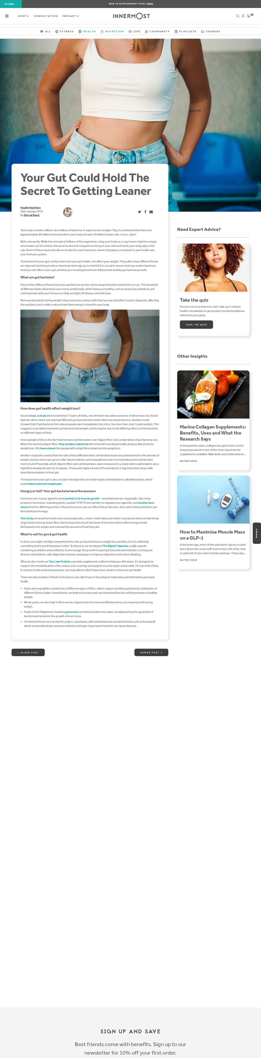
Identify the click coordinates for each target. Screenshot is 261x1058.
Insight (69, 16)
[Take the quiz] (213, 268)
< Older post (28, 652)
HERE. (149, 3)
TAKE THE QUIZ (196, 324)
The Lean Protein (59, 561)
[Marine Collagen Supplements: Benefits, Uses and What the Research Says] (213, 394)
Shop (23, 16)
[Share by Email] (151, 212)
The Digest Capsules (115, 546)
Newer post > (151, 652)
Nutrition (35, 207)
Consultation (46, 16)
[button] (7, 16)
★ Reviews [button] (256, 533)
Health (24, 207)
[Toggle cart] (248, 17)
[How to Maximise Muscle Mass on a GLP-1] (213, 500)
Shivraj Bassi (31, 215)
